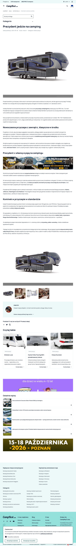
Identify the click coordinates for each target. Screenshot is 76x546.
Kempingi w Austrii (43, 481)
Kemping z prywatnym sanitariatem (11, 504)
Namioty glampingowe (55, 496)
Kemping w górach (7, 499)
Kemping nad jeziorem (55, 499)
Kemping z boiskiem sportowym (34, 491)
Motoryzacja (16, 11)
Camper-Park (30, 493)
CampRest (5, 11)
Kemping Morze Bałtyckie (9, 473)
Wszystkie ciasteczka (13, 537)
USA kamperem (15, 1)
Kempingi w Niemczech (44, 476)
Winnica (5, 496)
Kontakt (47, 520)
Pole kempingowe (54, 491)
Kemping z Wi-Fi (30, 504)
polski (66, 1)
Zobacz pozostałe (43, 484)
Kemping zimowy (7, 501)
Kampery (20, 523)
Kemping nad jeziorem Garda (9, 471)
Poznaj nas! (48, 523)
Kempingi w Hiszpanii (44, 473)
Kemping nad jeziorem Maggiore (10, 481)
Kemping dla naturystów (8, 491)
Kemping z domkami (55, 504)
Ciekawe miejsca (36, 520)
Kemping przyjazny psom (32, 507)
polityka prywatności (46, 533)
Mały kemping (30, 499)
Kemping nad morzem (55, 501)
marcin (25, 30)
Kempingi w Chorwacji (44, 479)
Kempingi (20, 520)
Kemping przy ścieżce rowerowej (34, 496)
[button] (18, 21)
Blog (10, 11)
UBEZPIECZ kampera (27, 1)
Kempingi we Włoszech (44, 471)
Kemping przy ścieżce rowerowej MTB (12, 493)
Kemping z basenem (55, 493)
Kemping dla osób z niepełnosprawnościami (37, 501)
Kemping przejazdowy (8, 507)
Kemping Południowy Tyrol (9, 476)
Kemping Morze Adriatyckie (9, 479)
